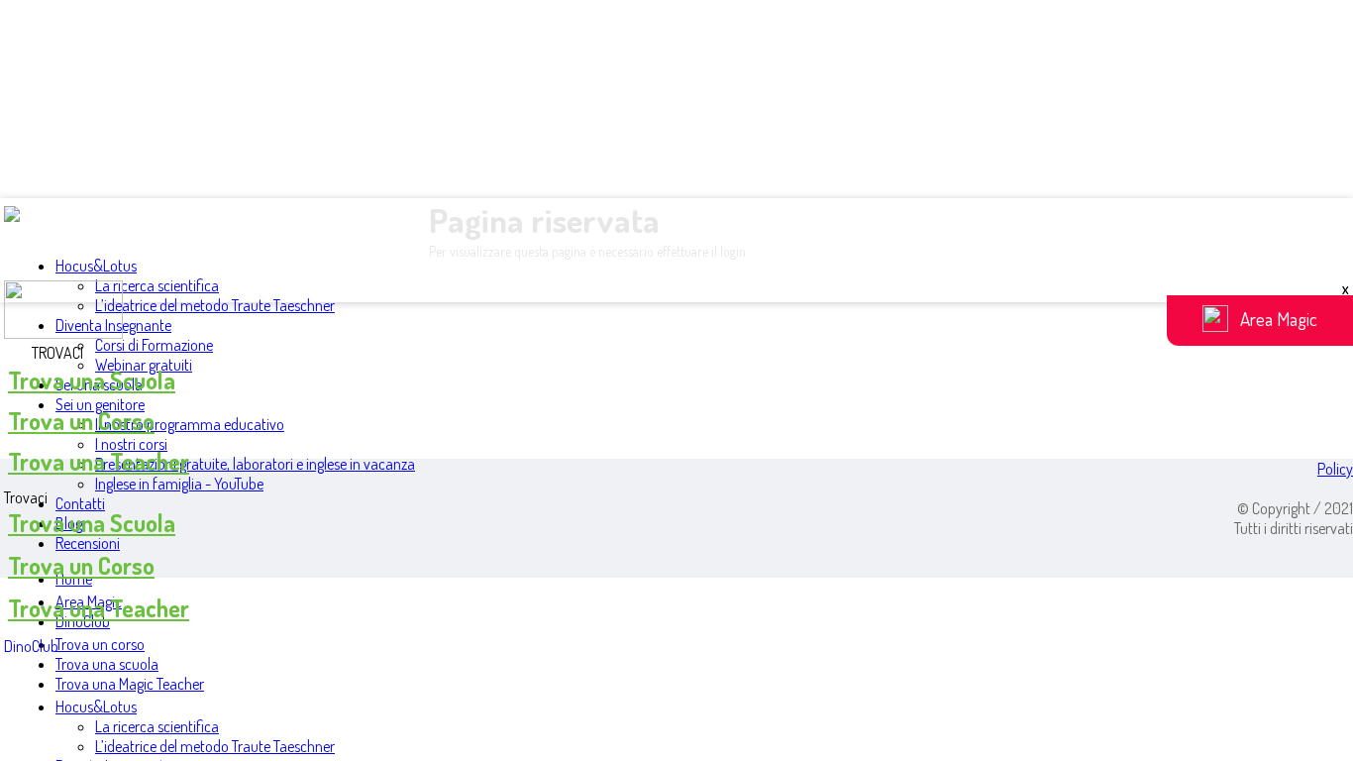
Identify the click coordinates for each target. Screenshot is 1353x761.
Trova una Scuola (91, 380)
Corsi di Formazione (154, 345)
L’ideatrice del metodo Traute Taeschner (215, 305)
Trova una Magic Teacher (129, 684)
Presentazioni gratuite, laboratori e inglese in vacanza (255, 464)
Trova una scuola (106, 664)
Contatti (80, 503)
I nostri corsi (131, 444)
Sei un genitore (100, 404)
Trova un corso (100, 644)
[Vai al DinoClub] (676, 311)
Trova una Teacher (98, 461)
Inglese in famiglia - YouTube (179, 483)
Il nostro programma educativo (189, 424)
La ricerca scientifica (157, 285)
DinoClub (31, 646)
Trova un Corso (81, 420)
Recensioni (87, 543)
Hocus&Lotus (96, 265)
